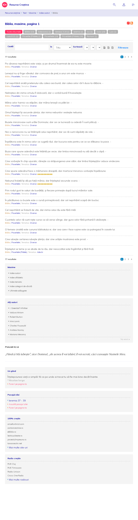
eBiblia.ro (12, 432)
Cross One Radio (16, 475)
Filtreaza (123, 47)
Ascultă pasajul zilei (18, 404)
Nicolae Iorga (17, 380)
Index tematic (16, 282)
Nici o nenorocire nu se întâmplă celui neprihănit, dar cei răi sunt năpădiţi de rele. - (50, 131)
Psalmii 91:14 (12, 347)
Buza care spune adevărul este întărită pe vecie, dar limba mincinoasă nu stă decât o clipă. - (55, 151)
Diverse (33, 67)
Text (25, 13)
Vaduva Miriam (17, 312)
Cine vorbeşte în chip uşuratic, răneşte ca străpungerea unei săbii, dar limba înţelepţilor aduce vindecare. (62, 161)
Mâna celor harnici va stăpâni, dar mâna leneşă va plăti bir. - (38, 102)
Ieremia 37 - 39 (17, 400)
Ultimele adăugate (18, 290)
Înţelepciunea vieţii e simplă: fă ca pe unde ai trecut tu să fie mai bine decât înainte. (53, 376)
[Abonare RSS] (131, 23)
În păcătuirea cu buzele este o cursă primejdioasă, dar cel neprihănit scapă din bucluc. (52, 200)
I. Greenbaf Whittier (19, 308)
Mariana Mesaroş (18, 334)
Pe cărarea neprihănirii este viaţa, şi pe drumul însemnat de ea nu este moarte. (48, 63)
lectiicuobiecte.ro (15, 435)
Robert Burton (16, 317)
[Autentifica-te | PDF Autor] (128, 23)
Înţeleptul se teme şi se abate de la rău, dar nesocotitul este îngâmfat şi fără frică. (49, 248)
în (51, 46)
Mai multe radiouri (19, 479)
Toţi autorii (124, 339)
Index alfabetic (16, 277)
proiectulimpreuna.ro (17, 439)
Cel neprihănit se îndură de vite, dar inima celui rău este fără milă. (40, 209)
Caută (10, 46)
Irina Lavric (15, 321)
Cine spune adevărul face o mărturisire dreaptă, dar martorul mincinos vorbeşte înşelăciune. (55, 170)
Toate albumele (14, 31)
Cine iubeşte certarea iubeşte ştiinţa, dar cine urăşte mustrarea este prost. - (46, 239)
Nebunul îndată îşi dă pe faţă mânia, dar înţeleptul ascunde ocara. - (42, 180)
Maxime (32, 13)
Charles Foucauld (18, 325)
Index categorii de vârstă (21, 286)
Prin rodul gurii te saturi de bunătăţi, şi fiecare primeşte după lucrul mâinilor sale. (49, 190)
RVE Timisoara (14, 468)
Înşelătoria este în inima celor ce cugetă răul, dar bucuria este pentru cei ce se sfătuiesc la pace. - (58, 141)
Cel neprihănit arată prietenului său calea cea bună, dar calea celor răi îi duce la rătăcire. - (54, 83)
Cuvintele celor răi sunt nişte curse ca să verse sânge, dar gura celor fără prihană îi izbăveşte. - (56, 219)
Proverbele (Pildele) (19, 252)
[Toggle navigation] (133, 4)
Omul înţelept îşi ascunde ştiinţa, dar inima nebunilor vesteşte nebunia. (43, 112)
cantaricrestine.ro (15, 428)
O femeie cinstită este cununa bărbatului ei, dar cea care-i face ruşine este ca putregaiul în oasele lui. (60, 229)
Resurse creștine (12, 13)
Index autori (44, 13)
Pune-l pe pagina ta (18, 384)
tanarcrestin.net (15, 443)
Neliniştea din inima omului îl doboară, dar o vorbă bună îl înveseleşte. (43, 92)
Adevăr (40, 252)
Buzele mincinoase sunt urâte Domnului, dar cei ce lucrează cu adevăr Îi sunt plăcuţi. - (52, 122)
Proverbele (15, 67)
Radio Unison (14, 471)
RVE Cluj (12, 464)
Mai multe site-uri (18, 447)
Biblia (7, 67)
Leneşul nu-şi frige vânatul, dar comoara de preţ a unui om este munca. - (45, 73)
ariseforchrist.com (16, 424)
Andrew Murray (17, 330)
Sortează (77, 46)
